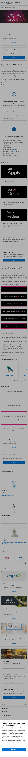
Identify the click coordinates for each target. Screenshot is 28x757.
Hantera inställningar (14, 746)
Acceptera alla (14, 749)
